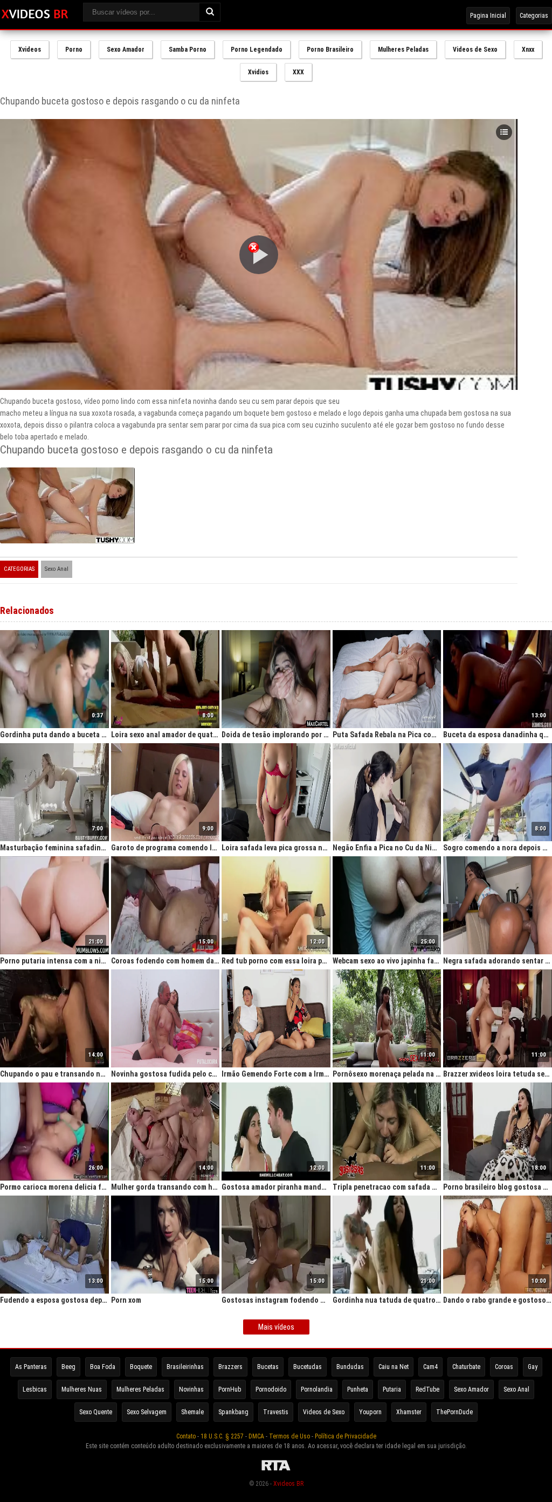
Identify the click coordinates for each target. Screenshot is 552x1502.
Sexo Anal (56, 568)
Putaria (392, 1389)
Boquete (141, 1367)
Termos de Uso (289, 1436)
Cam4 (430, 1367)
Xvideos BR (288, 1483)
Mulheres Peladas (403, 49)
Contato (186, 1436)
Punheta (357, 1389)
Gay (532, 1367)
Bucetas (268, 1367)
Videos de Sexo (475, 49)
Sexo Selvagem (147, 1412)
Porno (73, 49)
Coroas (504, 1367)
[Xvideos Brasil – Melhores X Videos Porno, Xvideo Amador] (35, 14)
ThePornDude (454, 1412)
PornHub (229, 1389)
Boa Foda (102, 1367)
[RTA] (276, 1470)
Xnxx (528, 49)
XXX (298, 72)
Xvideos (29, 49)
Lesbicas (35, 1389)
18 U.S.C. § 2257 (222, 1436)
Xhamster (409, 1412)
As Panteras (31, 1367)
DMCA (256, 1436)
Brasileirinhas (185, 1367)
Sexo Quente (95, 1412)
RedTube (427, 1389)
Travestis (275, 1412)
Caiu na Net (393, 1367)
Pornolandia (317, 1389)
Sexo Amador (125, 49)
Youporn (370, 1412)
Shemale (192, 1412)
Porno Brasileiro (330, 49)
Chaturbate (466, 1367)
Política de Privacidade (345, 1436)
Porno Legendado (256, 49)
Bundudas (350, 1367)
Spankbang (233, 1412)
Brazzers (230, 1367)
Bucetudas (307, 1367)
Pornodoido (271, 1389)
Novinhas (191, 1389)
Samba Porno (187, 49)
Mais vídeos (276, 1327)
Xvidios (258, 72)
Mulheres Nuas (81, 1389)
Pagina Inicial (488, 15)
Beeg (68, 1367)
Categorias (534, 15)
